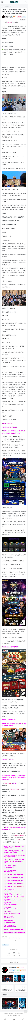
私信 (25, 16)
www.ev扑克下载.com (17, 880)
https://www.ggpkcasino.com (12, 913)
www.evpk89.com (18, 840)
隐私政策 (17, 1013)
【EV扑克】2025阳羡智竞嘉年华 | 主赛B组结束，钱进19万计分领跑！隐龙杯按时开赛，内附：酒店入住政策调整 (14, 11)
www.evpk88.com (9, 891)
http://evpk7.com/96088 (20, 827)
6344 (15, 970)
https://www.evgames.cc (10, 904)
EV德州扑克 (8, 16)
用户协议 (22, 1013)
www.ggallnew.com (19, 932)
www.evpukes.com (16, 900)
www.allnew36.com (9, 918)
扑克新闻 (7, 6)
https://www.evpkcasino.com (12, 909)
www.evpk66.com (19, 886)
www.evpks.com (18, 883)
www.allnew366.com (9, 922)
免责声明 (11, 1013)
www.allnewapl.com (17, 929)
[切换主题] (25, 1011)
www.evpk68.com (18, 894)
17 (11, 970)
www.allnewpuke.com (10, 926)
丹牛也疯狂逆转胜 (14, 789)
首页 (3, 6)
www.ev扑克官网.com (17, 877)
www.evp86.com (11, 22)
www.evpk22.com (9, 871)
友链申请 (6, 1013)
